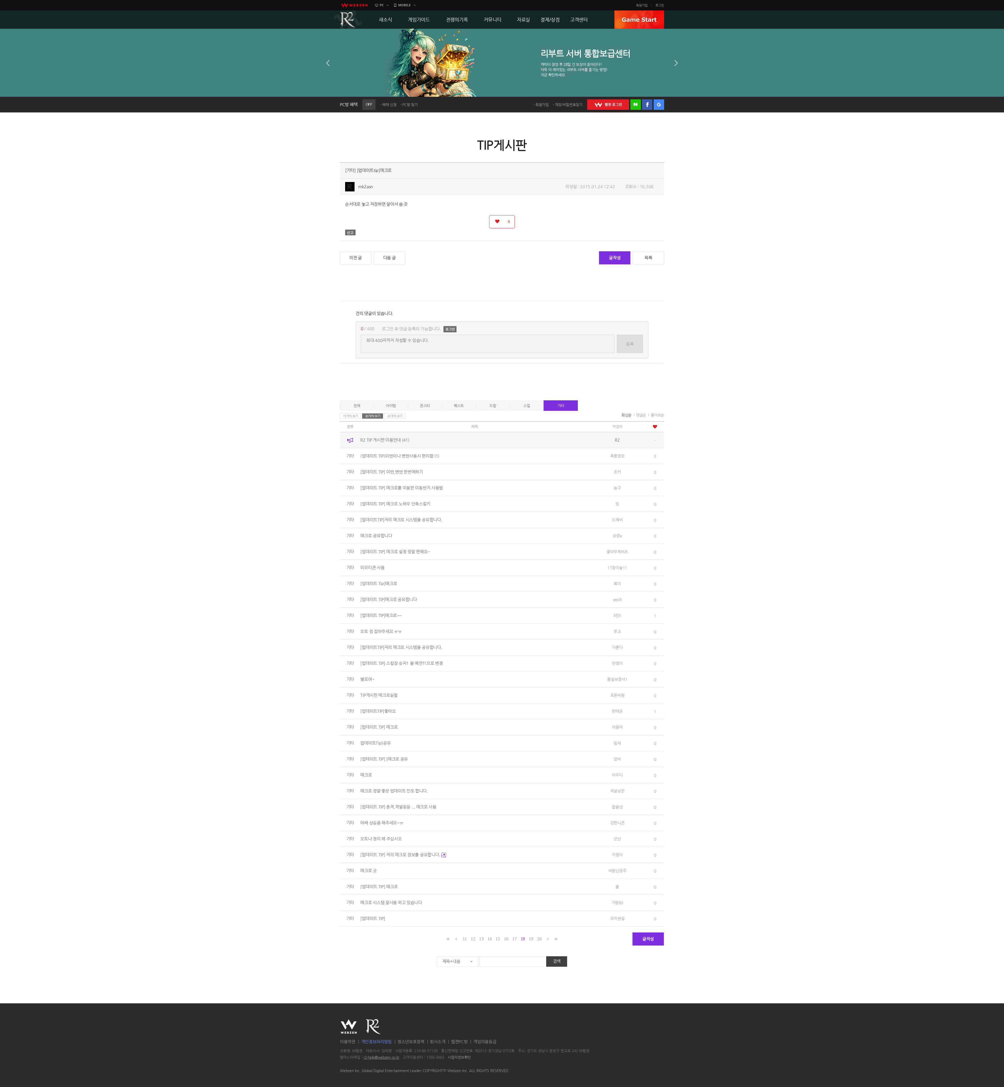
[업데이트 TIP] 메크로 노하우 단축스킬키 (395, 503)
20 (539, 938)
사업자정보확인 (459, 1057)
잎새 (617, 743)
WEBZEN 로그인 (608, 104)
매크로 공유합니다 (376, 535)
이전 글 (355, 257)
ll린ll (617, 615)
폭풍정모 (617, 456)
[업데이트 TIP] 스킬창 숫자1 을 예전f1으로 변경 (401, 663)
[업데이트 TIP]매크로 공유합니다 (388, 599)
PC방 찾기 (410, 105)
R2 (348, 19)
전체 (356, 405)
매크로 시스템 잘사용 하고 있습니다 (391, 902)
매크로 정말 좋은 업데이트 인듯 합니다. (394, 790)
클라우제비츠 (617, 551)
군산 (617, 838)
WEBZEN (348, 1026)
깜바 (617, 759)
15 (497, 938)
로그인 (659, 5)
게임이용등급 (484, 1041)
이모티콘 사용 (372, 567)
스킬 (526, 405)
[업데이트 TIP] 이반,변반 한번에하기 (391, 471)
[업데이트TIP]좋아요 (378, 711)
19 (531, 938)
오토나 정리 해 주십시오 (381, 838)
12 (473, 938)
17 (514, 938)
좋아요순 (657, 415)
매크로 (366, 774)
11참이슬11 (617, 567)
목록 (648, 257)
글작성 (614, 257)
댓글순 (641, 415)
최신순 (626, 415)
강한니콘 (617, 823)
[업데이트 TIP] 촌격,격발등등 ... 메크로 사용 (398, 806)
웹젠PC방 (459, 1041)
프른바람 (617, 695)
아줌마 (617, 727)
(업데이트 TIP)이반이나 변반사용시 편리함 (399, 455)
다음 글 (389, 257)
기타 (560, 405)
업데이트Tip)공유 (375, 743)
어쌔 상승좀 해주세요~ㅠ (381, 822)
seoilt (617, 599)
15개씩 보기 (350, 416)
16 (506, 938)
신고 (350, 232)
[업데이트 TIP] (372, 918)
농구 (617, 488)
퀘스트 (459, 405)
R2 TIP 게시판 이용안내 (384, 439)
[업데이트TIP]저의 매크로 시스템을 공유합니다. (401, 519)
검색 (557, 961)
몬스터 (425, 405)
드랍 (492, 405)
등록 (630, 344)
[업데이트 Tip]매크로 (378, 583)
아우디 (617, 775)
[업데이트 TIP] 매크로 (379, 886)
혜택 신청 (389, 105)
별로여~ (367, 679)
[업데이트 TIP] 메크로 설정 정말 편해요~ (395, 551)
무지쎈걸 (617, 918)
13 (481, 938)
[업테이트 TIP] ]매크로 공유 (384, 758)
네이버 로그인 (635, 104)
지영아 (617, 854)
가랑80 (617, 902)
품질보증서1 (617, 679)
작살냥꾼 (617, 791)
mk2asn (365, 186)
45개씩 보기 (395, 416)
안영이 (617, 663)
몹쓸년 (617, 807)
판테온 (617, 711)
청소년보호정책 (410, 1041)
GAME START (639, 19)
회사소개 (437, 1041)
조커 (617, 472)
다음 (676, 63)
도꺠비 (617, 519)
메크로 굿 (368, 870)
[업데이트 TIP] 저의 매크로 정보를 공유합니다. (400, 854)
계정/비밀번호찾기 (569, 105)
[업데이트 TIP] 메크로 (379, 727)
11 (465, 938)
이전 (328, 63)
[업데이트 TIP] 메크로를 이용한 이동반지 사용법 (401, 487)
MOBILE (404, 5)
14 (489, 938)
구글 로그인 (659, 104)
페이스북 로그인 (647, 104)
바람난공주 (617, 870)
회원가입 (642, 5)
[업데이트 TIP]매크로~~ (381, 615)
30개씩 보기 (372, 416)
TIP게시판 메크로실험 (378, 695)
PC (382, 5)
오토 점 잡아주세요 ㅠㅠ (381, 631)
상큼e (617, 535)
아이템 (391, 405)
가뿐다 (617, 647)
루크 (617, 631)
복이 (617, 583)
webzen (354, 5)
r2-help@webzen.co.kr (381, 1057)
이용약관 (347, 1041)
